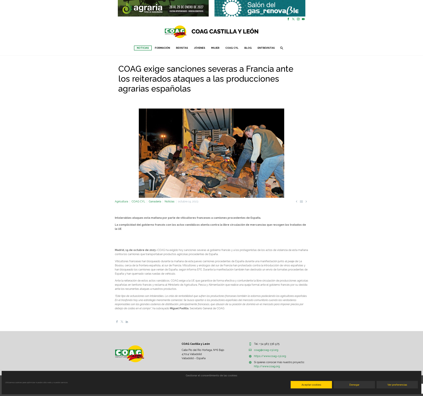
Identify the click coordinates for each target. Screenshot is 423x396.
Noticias (143, 47)
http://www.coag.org (267, 366)
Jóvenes (199, 47)
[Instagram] (298, 19)
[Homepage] (231, 32)
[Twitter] (293, 19)
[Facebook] (288, 19)
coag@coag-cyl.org (266, 350)
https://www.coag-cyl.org (270, 356)
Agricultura (121, 201)
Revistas (182, 47)
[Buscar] (281, 48)
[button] (163, 8)
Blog (248, 47)
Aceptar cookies (311, 384)
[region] (163, 8)
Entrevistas (266, 47)
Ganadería (155, 201)
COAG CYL (231, 47)
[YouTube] (303, 19)
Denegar (354, 384)
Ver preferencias (397, 384)
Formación (162, 47)
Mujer (215, 47)
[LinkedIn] (127, 321)
